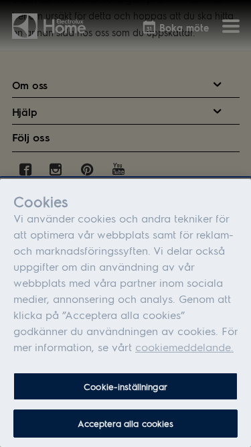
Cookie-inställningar (125, 386)
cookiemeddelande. (184, 347)
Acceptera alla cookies (126, 423)
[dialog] (125, 313)
